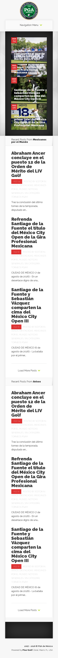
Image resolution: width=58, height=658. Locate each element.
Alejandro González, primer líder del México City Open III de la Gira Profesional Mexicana (30, 121)
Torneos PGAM (19, 197)
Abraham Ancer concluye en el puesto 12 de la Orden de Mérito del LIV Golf (29, 55)
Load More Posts (27, 370)
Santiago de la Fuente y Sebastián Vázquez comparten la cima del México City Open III (30, 94)
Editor (39, 181)
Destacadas (26, 185)
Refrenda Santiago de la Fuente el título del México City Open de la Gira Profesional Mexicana (30, 67)
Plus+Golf (27, 650)
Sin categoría (32, 193)
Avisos (14, 185)
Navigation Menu (29, 25)
